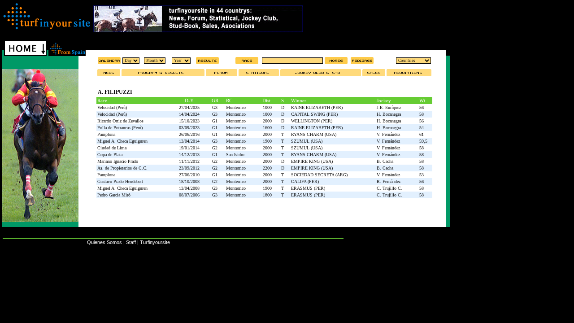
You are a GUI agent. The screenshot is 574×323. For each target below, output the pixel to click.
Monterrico (236, 107)
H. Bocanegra (389, 114)
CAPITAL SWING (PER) (314, 114)
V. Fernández (388, 134)
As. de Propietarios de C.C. (122, 168)
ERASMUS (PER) (308, 188)
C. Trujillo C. (389, 188)
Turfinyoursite (155, 242)
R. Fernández (388, 181)
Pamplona (106, 134)
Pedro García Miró (113, 194)
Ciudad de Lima (111, 147)
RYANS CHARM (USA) (313, 134)
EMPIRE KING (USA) (312, 161)
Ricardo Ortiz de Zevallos (120, 120)
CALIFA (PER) (305, 181)
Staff (131, 242)
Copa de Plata (109, 154)
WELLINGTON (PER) (311, 120)
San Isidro (235, 154)
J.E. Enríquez (389, 107)
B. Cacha (385, 161)
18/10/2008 (189, 181)
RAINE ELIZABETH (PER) (317, 107)
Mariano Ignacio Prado (117, 161)
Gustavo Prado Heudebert (120, 181)
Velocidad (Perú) (112, 107)
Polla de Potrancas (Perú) (120, 127)
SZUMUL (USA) (306, 141)
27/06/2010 (189, 174)
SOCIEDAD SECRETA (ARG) (319, 174)
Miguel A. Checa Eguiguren (122, 141)
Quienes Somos (104, 242)
